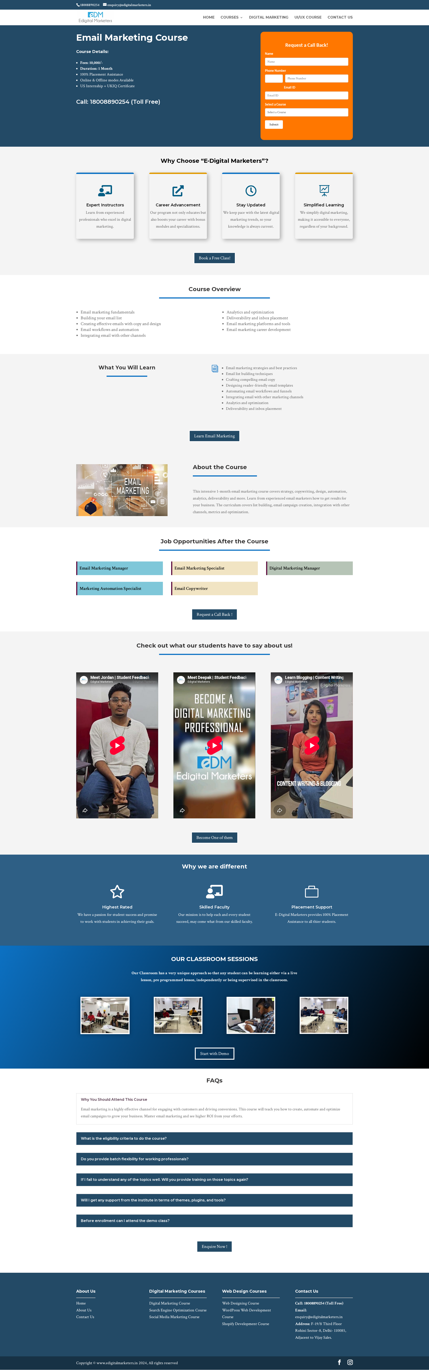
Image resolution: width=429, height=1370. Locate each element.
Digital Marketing (268, 17)
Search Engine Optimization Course (178, 1310)
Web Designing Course (240, 1303)
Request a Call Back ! (214, 614)
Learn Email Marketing (214, 436)
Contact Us (340, 17)
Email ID (289, 87)
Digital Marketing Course (169, 1303)
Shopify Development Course (245, 1323)
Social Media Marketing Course (174, 1316)
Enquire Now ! (214, 1246)
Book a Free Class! (214, 258)
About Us (83, 1310)
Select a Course (275, 104)
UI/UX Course (308, 17)
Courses (230, 17)
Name (269, 54)
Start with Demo (214, 1054)
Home (208, 17)
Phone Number (275, 71)
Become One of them (214, 838)
